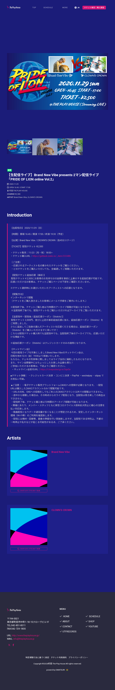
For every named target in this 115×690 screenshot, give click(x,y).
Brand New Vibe (60, 451)
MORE (65, 8)
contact (67, 626)
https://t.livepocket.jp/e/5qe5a (55, 369)
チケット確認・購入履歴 (94, 8)
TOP (34, 8)
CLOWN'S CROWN (61, 510)
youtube (93, 626)
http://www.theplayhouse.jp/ (26, 635)
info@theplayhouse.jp (23, 639)
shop (91, 621)
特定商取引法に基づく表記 (37, 657)
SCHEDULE (48, 8)
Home (66, 616)
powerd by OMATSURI (55, 670)
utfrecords (69, 631)
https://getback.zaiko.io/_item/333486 (52, 256)
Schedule (94, 616)
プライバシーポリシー (78, 657)
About (66, 621)
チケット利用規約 (59, 657)
